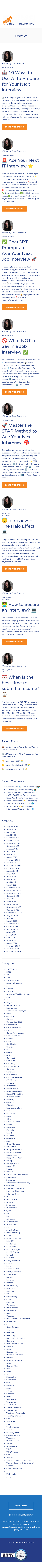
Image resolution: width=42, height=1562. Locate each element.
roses (8, 1371)
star (8, 1382)
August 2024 (12, 871)
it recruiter (11, 1205)
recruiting (10, 1335)
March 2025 (11, 857)
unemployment (13, 1435)
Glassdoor (11, 1138)
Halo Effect (11, 1147)
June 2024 (11, 876)
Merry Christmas (13, 1271)
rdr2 (8, 1330)
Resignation (11, 1352)
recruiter (10, 1333)
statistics (10, 1385)
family (9, 1116)
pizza (8, 1313)
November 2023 (13, 893)
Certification (11, 1044)
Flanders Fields (13, 1122)
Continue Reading (14, 127)
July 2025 (10, 852)
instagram (10, 1180)
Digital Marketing (14, 1091)
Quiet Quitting (12, 1327)
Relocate (10, 1341)
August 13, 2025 (7, 420)
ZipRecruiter (11, 1474)
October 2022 (12, 910)
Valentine (10, 1438)
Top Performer (13, 1427)
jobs (8, 1227)
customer (10, 1083)
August (9, 1002)
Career (9, 1030)
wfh (8, 1455)
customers (11, 1086)
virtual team (11, 1446)
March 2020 (11, 943)
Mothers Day (12, 1285)
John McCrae (12, 1230)
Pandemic (10, 1305)
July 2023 (10, 899)
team (8, 1396)
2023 (8, 975)
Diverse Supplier (13, 1097)
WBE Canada (12, 1452)
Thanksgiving (12, 1410)
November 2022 (13, 907)
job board (10, 1219)
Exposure (10, 1113)
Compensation (12, 1066)
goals (8, 1141)
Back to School (13, 1005)
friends (9, 1133)
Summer (10, 1394)
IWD (8, 1213)
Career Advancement (15, 1033)
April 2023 (11, 901)
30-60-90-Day (12, 980)
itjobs (8, 1210)
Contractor (11, 1072)
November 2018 (13, 951)
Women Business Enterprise (18, 1460)
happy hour (11, 1155)
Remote (9, 1346)
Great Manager (13, 1144)
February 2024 (13, 888)
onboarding (11, 1296)
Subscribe (21, 1505)
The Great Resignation (16, 1413)
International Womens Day (18, 1183)
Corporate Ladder (14, 1077)
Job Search (11, 1224)
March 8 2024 (12, 1269)
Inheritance (11, 1177)
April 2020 (11, 940)
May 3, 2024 (6, 513)
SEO (8, 1374)
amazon (9, 989)
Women (9, 1457)
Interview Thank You (15, 1191)
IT (7, 1197)
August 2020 (12, 929)
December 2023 (13, 890)
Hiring (9, 1161)
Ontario (9, 1299)
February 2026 (13, 838)
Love (8, 1266)
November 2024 (13, 865)
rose (8, 1369)
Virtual (9, 1443)
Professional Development (18, 1319)
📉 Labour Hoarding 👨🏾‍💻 (29, 787)
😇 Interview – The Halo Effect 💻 (18, 526)
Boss (8, 1013)
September (11, 1377)
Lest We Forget (13, 1249)
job (7, 1216)
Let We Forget (12, 1252)
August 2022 (12, 915)
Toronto (10, 1430)
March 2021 (11, 921)
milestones (11, 1274)
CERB (8, 1041)
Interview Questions (15, 1188)
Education (10, 1105)
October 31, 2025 (8, 237)
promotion (11, 1321)
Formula (10, 1130)
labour (9, 1235)
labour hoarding (13, 1238)
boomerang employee (16, 1011)
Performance (12, 1308)
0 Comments (6, 515)
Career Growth (13, 1036)
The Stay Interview (14, 1416)
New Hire (10, 1288)
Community (11, 1058)
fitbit (8, 1119)
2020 (8, 972)
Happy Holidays (13, 1152)
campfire (10, 1016)
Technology (11, 1399)
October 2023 (12, 896)
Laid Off (9, 1241)
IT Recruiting (11, 1208)
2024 (8, 977)
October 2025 (12, 846)
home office (11, 1166)
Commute (10, 1061)
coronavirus (11, 1075)
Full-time (10, 1136)
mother (9, 1283)
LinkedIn (10, 1255)
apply (9, 997)
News (8, 1294)
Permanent (11, 1310)
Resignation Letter (14, 1355)
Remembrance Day (14, 1344)
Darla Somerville (19, 63)
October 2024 (12, 868)
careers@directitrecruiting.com (15, 1527)
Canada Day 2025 (14, 1022)
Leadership (11, 1244)
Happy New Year (14, 1158)
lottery (9, 1263)
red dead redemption (15, 1338)
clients (9, 1052)
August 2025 (12, 849)
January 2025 (12, 863)
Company (10, 1063)
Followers (10, 1127)
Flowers (10, 1124)
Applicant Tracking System (18, 994)
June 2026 (11, 829)
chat (8, 1050)
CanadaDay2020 (13, 1027)
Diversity (10, 1099)
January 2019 (12, 949)
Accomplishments (14, 983)
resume (9, 1357)
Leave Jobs (11, 1247)
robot (9, 1363)
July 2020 (10, 932)
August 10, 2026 (7, 67)
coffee (9, 1055)
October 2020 (12, 926)
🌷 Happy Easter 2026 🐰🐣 (14, 769)
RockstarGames (13, 1366)
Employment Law (14, 1108)
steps (8, 1388)
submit (9, 1391)
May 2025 (11, 854)
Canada (9, 1019)
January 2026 (12, 840)
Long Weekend (13, 1260)
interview (10, 1185)
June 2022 (11, 918)
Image (9, 1169)
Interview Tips (12, 1194)
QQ (7, 1324)
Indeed (9, 1172)
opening (10, 1302)
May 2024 (11, 879)
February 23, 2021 (8, 670)
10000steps (11, 969)
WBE (8, 1449)
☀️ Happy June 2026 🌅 (12, 761)
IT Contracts (11, 1199)
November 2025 (13, 843)
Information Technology (17, 1174)
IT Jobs (9, 1202)
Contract (10, 1069)
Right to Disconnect (15, 1360)
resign (9, 1349)
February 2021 (13, 924)
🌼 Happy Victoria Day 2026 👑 (16, 765)
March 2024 (11, 885)
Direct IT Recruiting (14, 1094)
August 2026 (12, 827)
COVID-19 (11, 1080)
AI (7, 986)
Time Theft (11, 1421)
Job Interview (12, 1222)
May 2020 (11, 938)
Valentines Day (12, 1441)
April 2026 (11, 835)
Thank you (11, 1405)
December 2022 (13, 904)
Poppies (10, 1316)
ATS (8, 1000)
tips (8, 1424)
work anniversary (14, 1468)
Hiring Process (12, 1163)
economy (10, 1102)
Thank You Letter (14, 1407)
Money (9, 1277)
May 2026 (11, 832)
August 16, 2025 (7, 335)
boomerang (11, 1008)
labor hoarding (13, 1233)
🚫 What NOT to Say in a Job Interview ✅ (19, 346)
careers (9, 1038)
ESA (8, 1111)
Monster (10, 1280)
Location (10, 1258)
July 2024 (10, 874)
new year (10, 1291)
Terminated (11, 1402)
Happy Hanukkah (14, 1149)
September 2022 (14, 913)
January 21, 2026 (8, 155)
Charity (9, 1047)
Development (12, 1088)
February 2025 (13, 860)
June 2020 (11, 935)
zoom (8, 1477)
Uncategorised (12, 1432)
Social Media (12, 1380)
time (8, 1419)
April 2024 (11, 882)
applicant (10, 991)
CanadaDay (11, 1025)
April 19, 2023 (7, 597)
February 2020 (13, 946)
